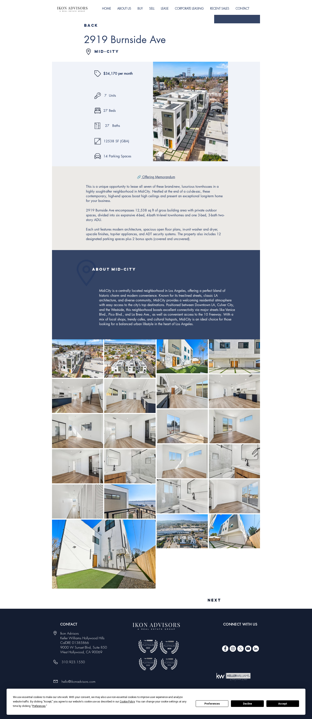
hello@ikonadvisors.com (79, 681)
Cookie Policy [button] (127, 701)
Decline (247, 703)
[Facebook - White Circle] (225, 648)
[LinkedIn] (256, 648)
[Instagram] (233, 648)
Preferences (212, 703)
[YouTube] (248, 648)
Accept (282, 703)
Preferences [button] (39, 706)
